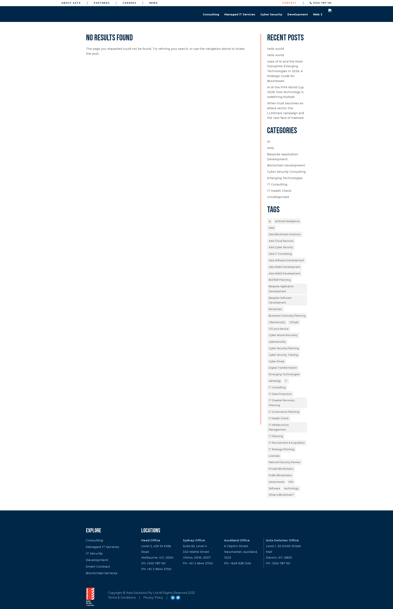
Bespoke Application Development (281, 289)
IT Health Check (279, 191)
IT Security (94, 553)
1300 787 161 (322, 3)
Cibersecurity (277, 322)
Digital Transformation (283, 367)
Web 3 (317, 14)
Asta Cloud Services (281, 240)
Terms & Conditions (122, 597)
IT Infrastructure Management (279, 427)
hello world (275, 49)
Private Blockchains (281, 468)
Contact (289, 3)
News (153, 3)
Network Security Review (284, 462)
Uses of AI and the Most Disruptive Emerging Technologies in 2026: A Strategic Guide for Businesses (285, 71)
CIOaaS (293, 322)
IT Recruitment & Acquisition (287, 442)
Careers (129, 3)
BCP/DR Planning (280, 279)
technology (291, 488)
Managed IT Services (239, 14)
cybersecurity (277, 341)
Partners (102, 3)
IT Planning (276, 436)
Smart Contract (98, 566)
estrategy (275, 380)
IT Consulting (277, 184)
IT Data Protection (280, 393)
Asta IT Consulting (280, 253)
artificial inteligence (287, 221)
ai (270, 221)
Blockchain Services (101, 573)
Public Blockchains (280, 475)
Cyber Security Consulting (286, 172)
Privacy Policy (153, 597)
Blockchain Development (286, 165)
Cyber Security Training (283, 354)
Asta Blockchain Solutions (285, 234)
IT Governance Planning (284, 411)
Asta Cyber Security (281, 247)
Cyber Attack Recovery (283, 335)
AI (268, 141)
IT (286, 380)
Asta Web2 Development (284, 266)
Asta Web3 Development (284, 273)
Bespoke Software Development (280, 300)
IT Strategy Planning (281, 449)
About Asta (71, 3)
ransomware (277, 481)
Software (274, 488)
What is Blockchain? (281, 494)
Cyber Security (271, 14)
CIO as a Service (279, 328)
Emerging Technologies (285, 178)
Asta (270, 148)
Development (297, 14)
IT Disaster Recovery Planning (282, 403)
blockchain (275, 309)
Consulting (211, 14)
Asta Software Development (286, 260)
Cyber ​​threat (277, 361)
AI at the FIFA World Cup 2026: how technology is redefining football (285, 92)
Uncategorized (278, 197)
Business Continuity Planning (287, 315)
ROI (291, 481)
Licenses (274, 455)
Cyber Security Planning (284, 348)
